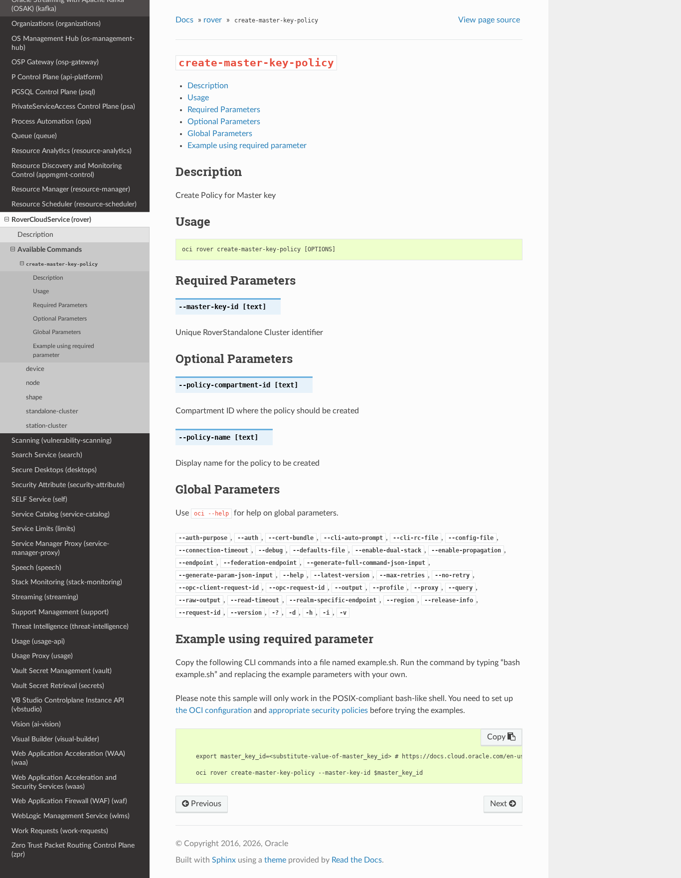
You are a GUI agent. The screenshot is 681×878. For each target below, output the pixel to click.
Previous (205, 804)
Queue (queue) (34, 136)
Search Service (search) (46, 455)
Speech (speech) (36, 567)
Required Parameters (60, 305)
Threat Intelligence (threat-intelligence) (70, 626)
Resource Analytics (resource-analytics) (71, 151)
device (35, 369)
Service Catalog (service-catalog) (60, 514)
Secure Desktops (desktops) (54, 470)
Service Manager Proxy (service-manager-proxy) (60, 548)
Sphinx (224, 860)
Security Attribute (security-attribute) (68, 485)
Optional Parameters (60, 319)
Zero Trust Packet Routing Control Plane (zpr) (73, 850)
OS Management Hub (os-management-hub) (73, 43)
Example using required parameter (63, 351)
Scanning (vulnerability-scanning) (61, 440)
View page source (489, 20)
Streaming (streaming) (44, 597)
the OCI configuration (213, 710)
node (33, 383)
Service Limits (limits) (43, 528)
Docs (184, 20)
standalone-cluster (52, 411)
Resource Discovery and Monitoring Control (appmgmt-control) (66, 170)
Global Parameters (57, 332)
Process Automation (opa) (51, 121)
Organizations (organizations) (56, 23)
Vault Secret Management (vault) (61, 671)
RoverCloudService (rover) (51, 219)
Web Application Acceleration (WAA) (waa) (68, 758)
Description (35, 234)
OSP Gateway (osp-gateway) (55, 62)
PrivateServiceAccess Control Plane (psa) (73, 106)
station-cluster (46, 426)
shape (34, 397)
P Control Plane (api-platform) (57, 77)
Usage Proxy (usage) (42, 656)
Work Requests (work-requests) (59, 831)
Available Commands (49, 249)
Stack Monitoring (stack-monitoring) (66, 582)
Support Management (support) (60, 612)
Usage (41, 291)
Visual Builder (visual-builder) (55, 739)
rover (212, 20)
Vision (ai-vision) (36, 724)
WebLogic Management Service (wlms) (70, 816)
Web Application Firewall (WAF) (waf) (69, 801)
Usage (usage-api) (38, 641)
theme (275, 860)
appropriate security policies (318, 710)
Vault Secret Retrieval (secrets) (57, 686)
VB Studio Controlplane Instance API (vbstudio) (67, 705)
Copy (497, 737)
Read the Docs (357, 860)
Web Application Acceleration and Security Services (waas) (64, 782)
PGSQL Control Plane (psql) (53, 92)
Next (499, 804)
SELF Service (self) (39, 499)
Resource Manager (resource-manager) (70, 189)
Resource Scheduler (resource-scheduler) (74, 204)
